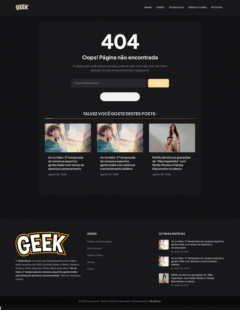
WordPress (155, 301)
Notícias (216, 7)
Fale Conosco (94, 248)
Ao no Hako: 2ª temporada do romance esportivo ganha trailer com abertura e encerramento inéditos (117, 163)
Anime (148, 7)
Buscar (159, 83)
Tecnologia (176, 7)
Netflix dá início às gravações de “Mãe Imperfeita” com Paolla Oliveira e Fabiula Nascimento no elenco (171, 163)
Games (160, 7)
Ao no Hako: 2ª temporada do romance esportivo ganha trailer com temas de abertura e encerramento (66, 163)
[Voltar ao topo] (0, 308)
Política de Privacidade (99, 241)
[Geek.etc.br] (22, 8)
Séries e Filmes (197, 7)
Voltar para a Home (121, 96)
